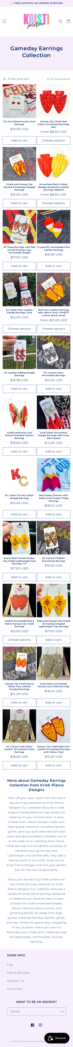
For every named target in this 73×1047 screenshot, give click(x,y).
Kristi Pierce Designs (25, 1041)
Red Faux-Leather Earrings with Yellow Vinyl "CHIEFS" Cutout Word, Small (53, 313)
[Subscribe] (62, 1011)
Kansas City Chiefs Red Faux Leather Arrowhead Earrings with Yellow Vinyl (53, 749)
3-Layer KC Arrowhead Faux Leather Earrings (53, 248)
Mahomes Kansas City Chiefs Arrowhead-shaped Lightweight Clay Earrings (53, 624)
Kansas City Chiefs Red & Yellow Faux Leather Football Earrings (19, 686)
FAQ (10, 964)
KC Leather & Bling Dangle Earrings (19, 374)
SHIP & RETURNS (18, 972)
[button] (4, 21)
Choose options (53, 140)
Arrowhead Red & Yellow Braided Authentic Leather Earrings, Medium (53, 187)
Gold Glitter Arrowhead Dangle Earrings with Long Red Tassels (53, 435)
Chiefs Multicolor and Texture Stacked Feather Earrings (19, 435)
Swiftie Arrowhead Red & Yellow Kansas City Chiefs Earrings (19, 624)
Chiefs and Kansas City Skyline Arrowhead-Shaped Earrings (19, 187)
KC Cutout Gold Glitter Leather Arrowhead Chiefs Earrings (19, 749)
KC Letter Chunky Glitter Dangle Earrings (19, 496)
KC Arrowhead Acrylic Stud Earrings (19, 123)
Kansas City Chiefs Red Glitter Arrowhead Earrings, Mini (53, 124)
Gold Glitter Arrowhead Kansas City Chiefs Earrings (53, 685)
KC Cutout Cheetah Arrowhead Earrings (53, 559)
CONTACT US (16, 981)
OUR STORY (15, 989)
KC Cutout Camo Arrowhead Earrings (53, 374)
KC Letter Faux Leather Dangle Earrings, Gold (19, 311)
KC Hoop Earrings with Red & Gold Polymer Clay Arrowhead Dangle (19, 250)
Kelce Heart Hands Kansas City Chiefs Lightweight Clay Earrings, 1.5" (19, 561)
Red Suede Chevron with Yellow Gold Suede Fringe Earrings (53, 498)
